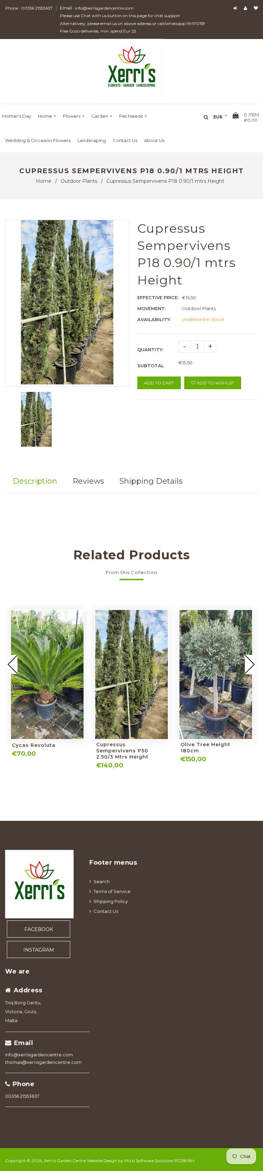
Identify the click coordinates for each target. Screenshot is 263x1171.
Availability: (154, 319)
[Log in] (236, 8)
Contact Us (105, 911)
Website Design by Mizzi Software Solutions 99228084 (141, 1160)
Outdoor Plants (79, 181)
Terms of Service (111, 891)
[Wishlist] (256, 8)
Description (35, 481)
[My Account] (247, 8)
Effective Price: (157, 297)
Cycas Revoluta (33, 745)
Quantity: (150, 349)
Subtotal (150, 365)
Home (43, 181)
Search (101, 881)
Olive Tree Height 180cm (205, 747)
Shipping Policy (110, 901)
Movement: (151, 308)
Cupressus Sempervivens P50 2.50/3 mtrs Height (122, 750)
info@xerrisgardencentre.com (39, 1054)
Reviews (88, 481)
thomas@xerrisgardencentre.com (43, 1062)
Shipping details (151, 481)
